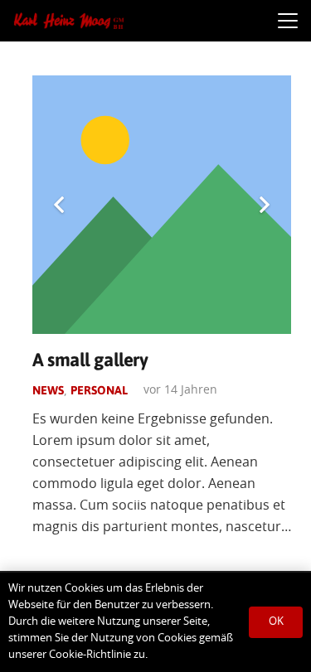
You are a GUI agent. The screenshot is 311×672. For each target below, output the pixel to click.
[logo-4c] (68, 20)
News (48, 390)
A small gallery (90, 359)
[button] (288, 21)
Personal (99, 390)
